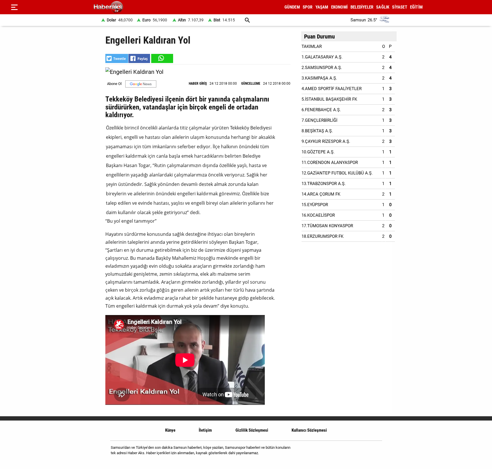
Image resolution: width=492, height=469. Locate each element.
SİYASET (399, 7)
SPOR (308, 7)
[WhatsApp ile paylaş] (161, 58)
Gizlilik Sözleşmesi (251, 430)
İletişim (205, 430)
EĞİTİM (416, 7)
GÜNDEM (292, 7)
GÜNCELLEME (250, 84)
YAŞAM (321, 7)
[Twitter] (374, 452)
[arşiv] (247, 20)
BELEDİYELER (361, 7)
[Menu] (14, 7)
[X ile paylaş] (116, 58)
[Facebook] (359, 452)
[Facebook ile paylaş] (139, 58)
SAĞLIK (382, 7)
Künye (170, 430)
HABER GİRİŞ (198, 84)
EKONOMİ (339, 7)
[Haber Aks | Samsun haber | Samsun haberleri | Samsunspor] (135, 7)
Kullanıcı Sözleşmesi (309, 430)
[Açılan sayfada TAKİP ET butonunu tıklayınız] (140, 84)
